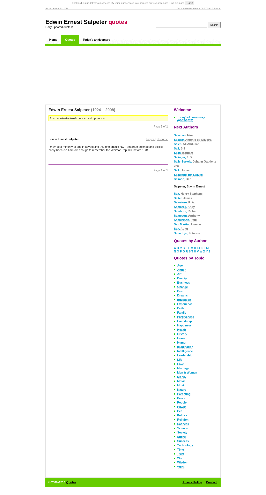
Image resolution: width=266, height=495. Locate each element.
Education (184, 299)
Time (180, 449)
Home (53, 39)
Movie (181, 381)
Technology (185, 445)
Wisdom (182, 462)
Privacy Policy (192, 482)
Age (180, 265)
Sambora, (185, 211)
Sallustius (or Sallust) (188, 174)
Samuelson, (185, 220)
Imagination (185, 346)
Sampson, (187, 215)
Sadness (183, 424)
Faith (180, 308)
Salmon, (182, 179)
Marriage (183, 368)
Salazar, (192, 139)
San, (181, 228)
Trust (180, 453)
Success (183, 441)
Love (180, 364)
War (179, 458)
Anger (181, 269)
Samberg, (184, 206)
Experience (184, 304)
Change (182, 286)
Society (182, 432)
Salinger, (183, 157)
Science (182, 428)
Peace (181, 398)
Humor (182, 342)
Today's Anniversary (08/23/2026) (191, 118)
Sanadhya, (187, 233)
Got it (190, 3)
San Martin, (187, 224)
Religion (182, 419)
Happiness (184, 325)
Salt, (188, 193)
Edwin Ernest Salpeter (86, 22)
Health (181, 329)
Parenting (183, 394)
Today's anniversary (96, 39)
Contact (211, 482)
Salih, (183, 152)
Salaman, (183, 135)
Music (181, 385)
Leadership (184, 355)
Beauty (182, 278)
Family (181, 312)
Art (179, 274)
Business (183, 282)
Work (180, 466)
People (182, 402)
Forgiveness (185, 316)
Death (181, 291)
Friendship (184, 321)
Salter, (183, 198)
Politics (182, 415)
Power (181, 406)
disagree (162, 139)
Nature (181, 389)
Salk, (181, 170)
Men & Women (187, 372)
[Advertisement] (133, 75)
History (182, 334)
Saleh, (186, 144)
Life (179, 359)
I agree (150, 139)
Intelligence (185, 351)
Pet (179, 411)
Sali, (179, 148)
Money (181, 376)
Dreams (182, 295)
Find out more (176, 3)
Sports (181, 436)
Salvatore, (184, 202)
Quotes (70, 39)
